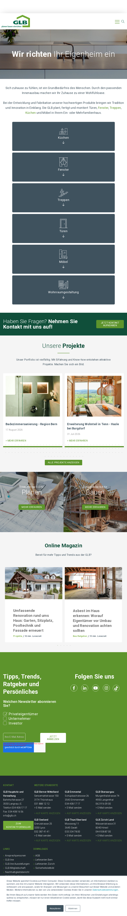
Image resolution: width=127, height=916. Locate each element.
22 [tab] (71, 444)
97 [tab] (68, 452)
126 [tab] (79, 456)
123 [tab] (70, 456)
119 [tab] (57, 456)
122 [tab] (66, 456)
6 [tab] (21, 444)
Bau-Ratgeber (80, 636)
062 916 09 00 (103, 803)
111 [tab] (112, 452)
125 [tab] (76, 456)
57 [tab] (62, 448)
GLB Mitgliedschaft (15, 868)
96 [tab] (65, 452)
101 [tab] (81, 452)
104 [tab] (90, 452)
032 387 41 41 (41, 831)
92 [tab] (52, 452)
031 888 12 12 (41, 803)
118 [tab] (54, 456)
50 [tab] (40, 448)
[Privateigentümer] (6, 713)
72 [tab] (109, 448)
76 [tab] (121, 448)
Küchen (31, 112)
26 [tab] (84, 444)
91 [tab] (49, 452)
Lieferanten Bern (44, 859)
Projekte (17, 636)
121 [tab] (63, 456)
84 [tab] (27, 452)
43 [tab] (18, 448)
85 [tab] (30, 452)
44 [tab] (21, 448)
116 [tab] (48, 456)
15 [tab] (49, 444)
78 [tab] (8, 452)
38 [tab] (121, 444)
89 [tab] (43, 452)
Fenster (103, 107)
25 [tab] (81, 444)
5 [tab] (18, 444)
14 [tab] (46, 444)
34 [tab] (109, 444)
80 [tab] (15, 452)
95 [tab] (62, 452)
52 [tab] (46, 448)
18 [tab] (59, 444)
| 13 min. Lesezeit (97, 636)
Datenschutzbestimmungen (105, 889)
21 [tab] (68, 444)
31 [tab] (99, 444)
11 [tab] (37, 444)
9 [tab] (30, 444)
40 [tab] (8, 448)
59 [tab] (68, 448)
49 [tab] (37, 448)
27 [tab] (87, 444)
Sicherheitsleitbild (44, 868)
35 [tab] (112, 444)
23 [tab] (74, 444)
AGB (37, 855)
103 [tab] (87, 452)
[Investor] (6, 722)
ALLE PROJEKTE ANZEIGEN (63, 462)
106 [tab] (96, 452)
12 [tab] (40, 444)
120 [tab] (60, 456)
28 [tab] (90, 444)
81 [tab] (18, 452)
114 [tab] (121, 452)
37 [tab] (118, 444)
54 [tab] (52, 448)
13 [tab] (43, 444)
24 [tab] (77, 444)
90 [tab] (46, 452)
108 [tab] (103, 452)
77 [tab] (5, 452)
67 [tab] (93, 448)
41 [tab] (11, 448)
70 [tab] (103, 448)
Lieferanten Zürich (45, 864)
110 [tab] (109, 452)
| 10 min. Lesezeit (32, 636)
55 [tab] (55, 448)
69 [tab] (99, 448)
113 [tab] (118, 452)
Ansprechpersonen (15, 855)
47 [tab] (30, 448)
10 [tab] (33, 444)
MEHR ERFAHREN (31, 507)
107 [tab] (99, 452)
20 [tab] (65, 444)
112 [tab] (115, 452)
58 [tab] (65, 448)
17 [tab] (55, 444)
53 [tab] (49, 448)
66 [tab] (90, 448)
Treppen (115, 107)
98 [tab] (71, 452)
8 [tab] (27, 444)
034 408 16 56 (15, 811)
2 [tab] (8, 444)
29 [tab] (93, 444)
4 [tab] (15, 444)
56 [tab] (59, 448)
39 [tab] (5, 448)
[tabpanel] (32, 411)
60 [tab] (71, 448)
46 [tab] (27, 448)
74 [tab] (115, 448)
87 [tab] (37, 452)
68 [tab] (96, 448)
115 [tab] (44, 456)
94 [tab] (59, 452)
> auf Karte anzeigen (47, 813)
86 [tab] (33, 452)
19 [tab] (62, 444)
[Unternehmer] (6, 718)
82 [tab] (21, 452)
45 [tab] (24, 448)
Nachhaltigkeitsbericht (17, 872)
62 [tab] (77, 448)
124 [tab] (73, 456)
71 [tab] (106, 448)
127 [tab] (82, 456)
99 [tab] (74, 452)
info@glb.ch (9, 815)
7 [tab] (24, 444)
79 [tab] (11, 452)
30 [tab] (96, 444)
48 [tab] (33, 448)
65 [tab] (87, 448)
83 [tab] (24, 452)
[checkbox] (32, 718)
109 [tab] (106, 452)
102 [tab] (84, 452)
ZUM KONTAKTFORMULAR (18, 825)
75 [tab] (118, 448)
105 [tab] (93, 452)
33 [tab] (106, 444)
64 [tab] (84, 448)
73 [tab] (112, 448)
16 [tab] (52, 444)
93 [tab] (55, 452)
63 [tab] (81, 448)
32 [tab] (103, 444)
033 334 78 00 (72, 831)
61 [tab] (74, 448)
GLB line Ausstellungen (17, 864)
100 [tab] (77, 452)
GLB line (9, 859)
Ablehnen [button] (72, 908)
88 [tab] (40, 452)
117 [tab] (51, 456)
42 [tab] (15, 448)
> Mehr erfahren (16, 440)
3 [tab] (11, 444)
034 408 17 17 (19, 807)
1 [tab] (5, 444)
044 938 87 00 (103, 831)
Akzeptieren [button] (55, 908)
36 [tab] (115, 444)
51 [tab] (43, 448)
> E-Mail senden (42, 807)
